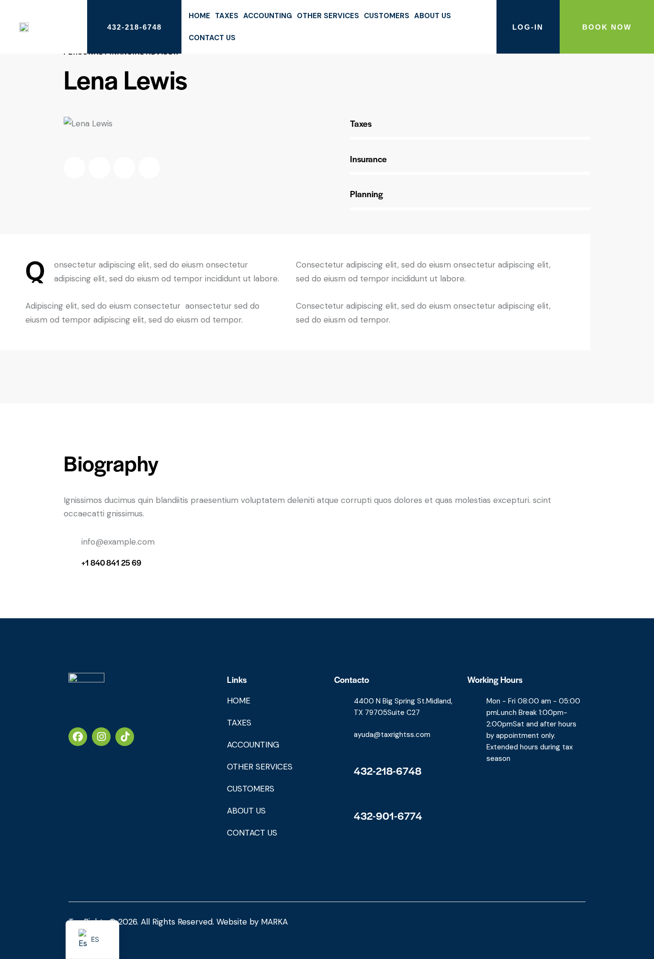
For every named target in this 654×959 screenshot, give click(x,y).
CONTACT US (212, 38)
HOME (199, 16)
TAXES (226, 16)
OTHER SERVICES (328, 16)
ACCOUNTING (267, 16)
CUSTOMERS (386, 16)
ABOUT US (432, 16)
